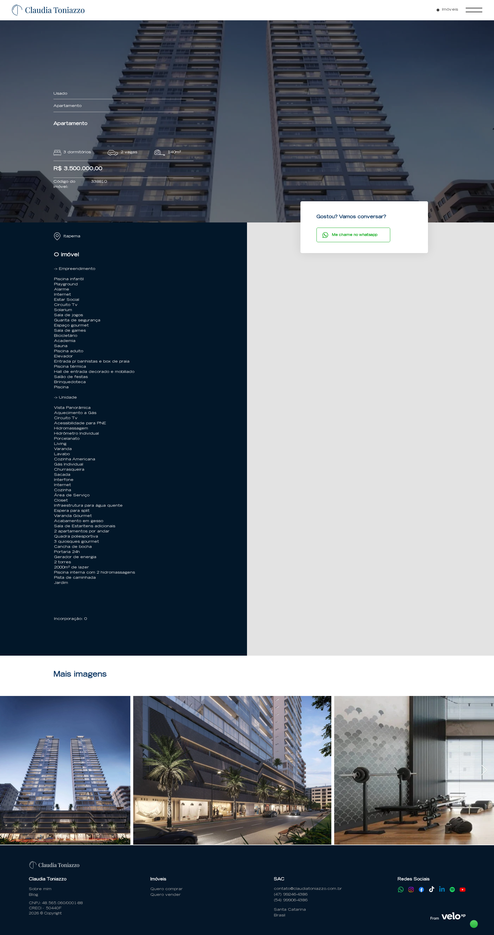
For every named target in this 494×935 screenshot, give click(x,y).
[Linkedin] (442, 889)
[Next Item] (484, 770)
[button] (474, 10)
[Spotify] (452, 889)
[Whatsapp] (400, 889)
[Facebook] (421, 889)
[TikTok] (431, 889)
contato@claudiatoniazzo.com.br (308, 889)
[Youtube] (462, 889)
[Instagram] (411, 889)
